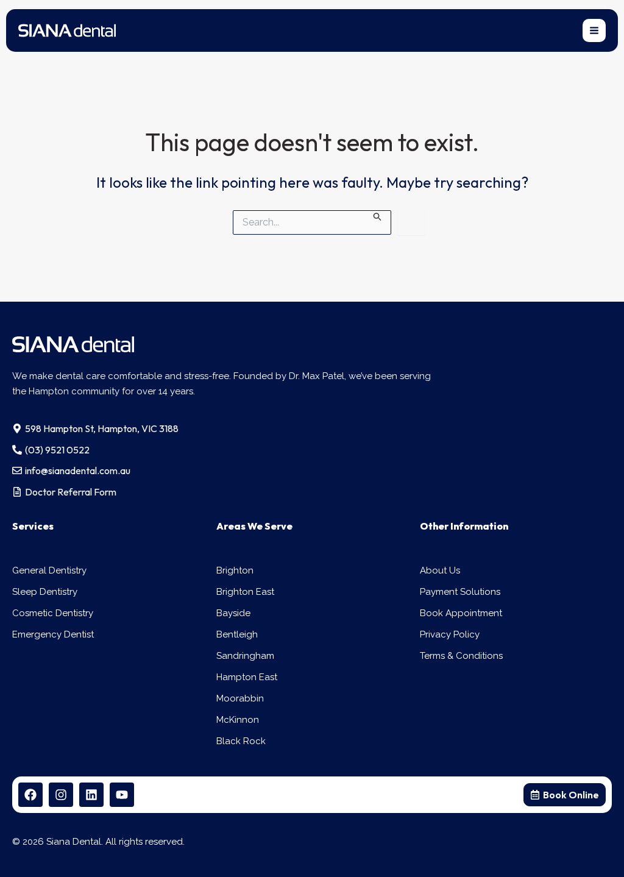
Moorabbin (240, 698)
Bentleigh (237, 634)
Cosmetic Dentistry (52, 613)
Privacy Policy (450, 634)
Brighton (235, 570)
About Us (440, 570)
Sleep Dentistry (44, 591)
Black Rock (241, 741)
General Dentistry (49, 570)
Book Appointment (461, 613)
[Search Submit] (378, 215)
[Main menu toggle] (594, 31)
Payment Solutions (460, 591)
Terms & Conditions (461, 655)
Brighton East (245, 591)
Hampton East (246, 677)
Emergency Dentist (53, 634)
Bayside (233, 613)
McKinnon (237, 719)
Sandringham (245, 655)
